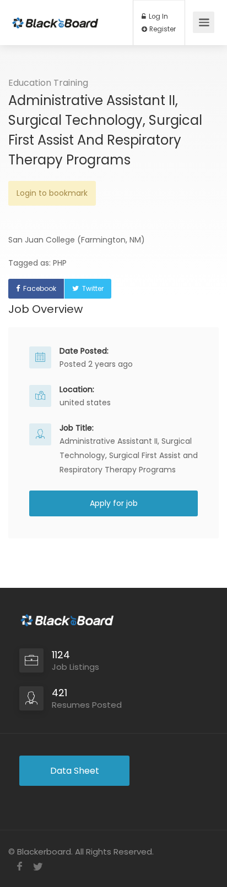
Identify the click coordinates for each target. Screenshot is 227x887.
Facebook (39, 288)
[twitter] (38, 866)
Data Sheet (74, 770)
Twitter (93, 288)
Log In (157, 16)
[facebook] (19, 866)
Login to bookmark (52, 193)
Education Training (48, 82)
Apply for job (114, 503)
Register (162, 29)
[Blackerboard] (55, 15)
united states (85, 402)
